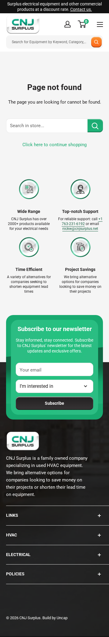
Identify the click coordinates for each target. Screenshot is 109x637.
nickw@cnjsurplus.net (80, 229)
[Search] (96, 42)
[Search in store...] (95, 125)
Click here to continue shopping (54, 144)
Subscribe (54, 403)
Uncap (62, 618)
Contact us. (81, 9)
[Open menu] (100, 24)
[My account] (67, 24)
